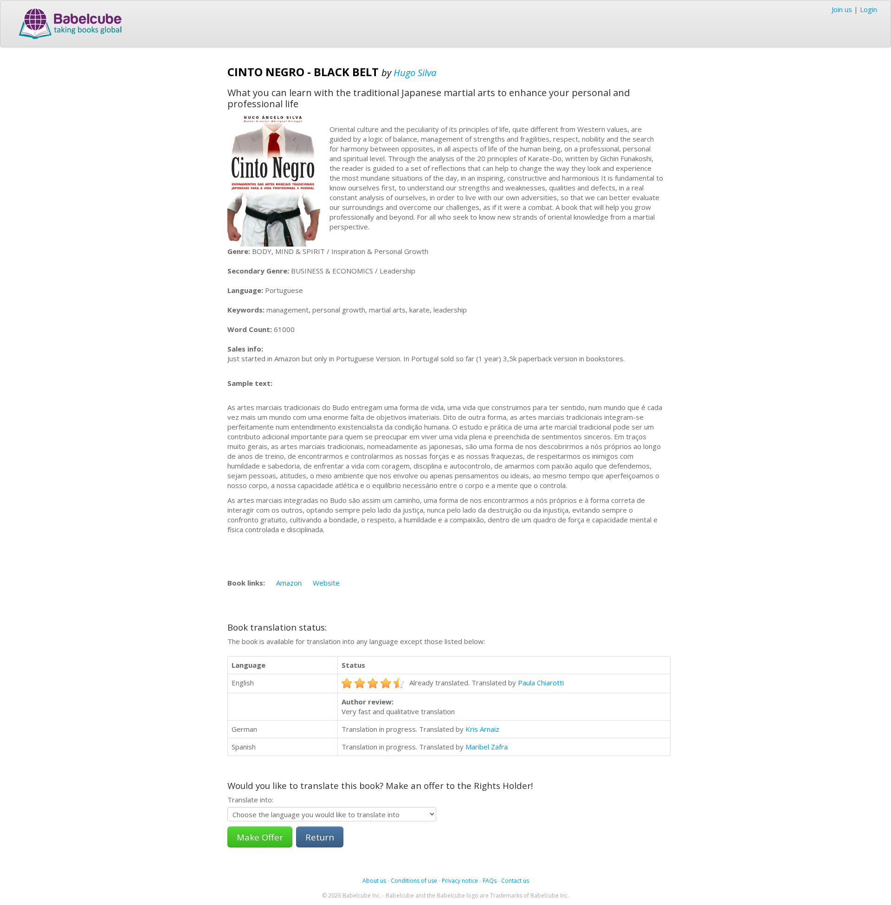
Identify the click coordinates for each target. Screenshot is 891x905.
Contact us (515, 881)
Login (868, 9)
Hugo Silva (415, 72)
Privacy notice (460, 881)
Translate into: (250, 799)
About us (374, 881)
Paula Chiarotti (541, 682)
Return (319, 837)
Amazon (289, 582)
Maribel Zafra (486, 746)
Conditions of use (414, 881)
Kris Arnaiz (482, 729)
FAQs (490, 881)
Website (326, 582)
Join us (842, 9)
